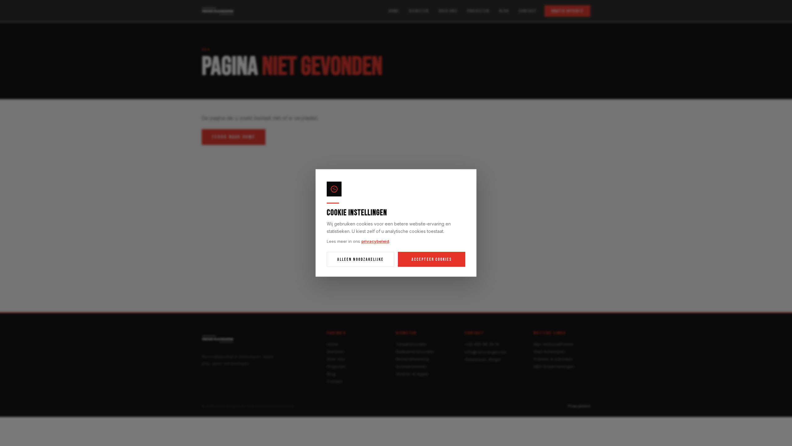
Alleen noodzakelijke (360, 259)
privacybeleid (375, 241)
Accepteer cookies (431, 259)
